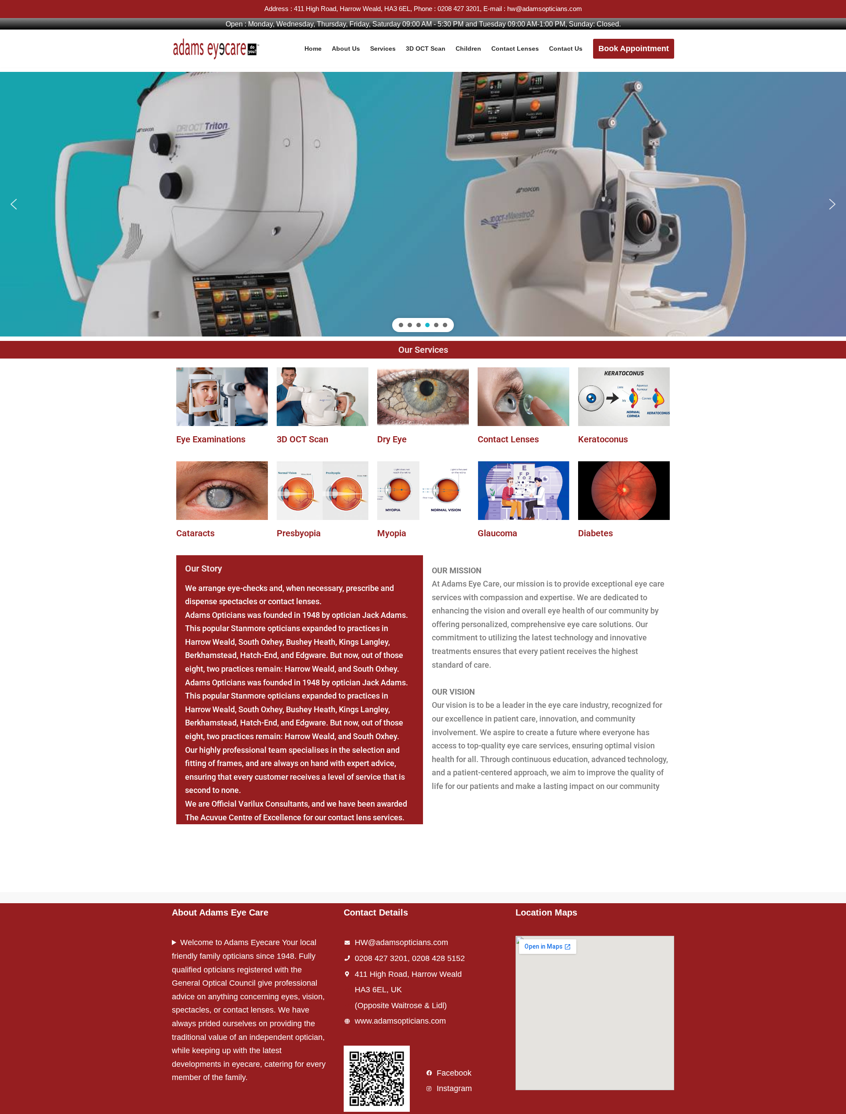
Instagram (454, 1088)
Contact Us (566, 48)
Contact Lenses (515, 48)
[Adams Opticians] (218, 48)
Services (383, 48)
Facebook (454, 1073)
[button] (14, 204)
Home (313, 48)
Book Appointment (633, 48)
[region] (423, 204)
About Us (346, 48)
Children (468, 48)
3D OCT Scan (425, 48)
